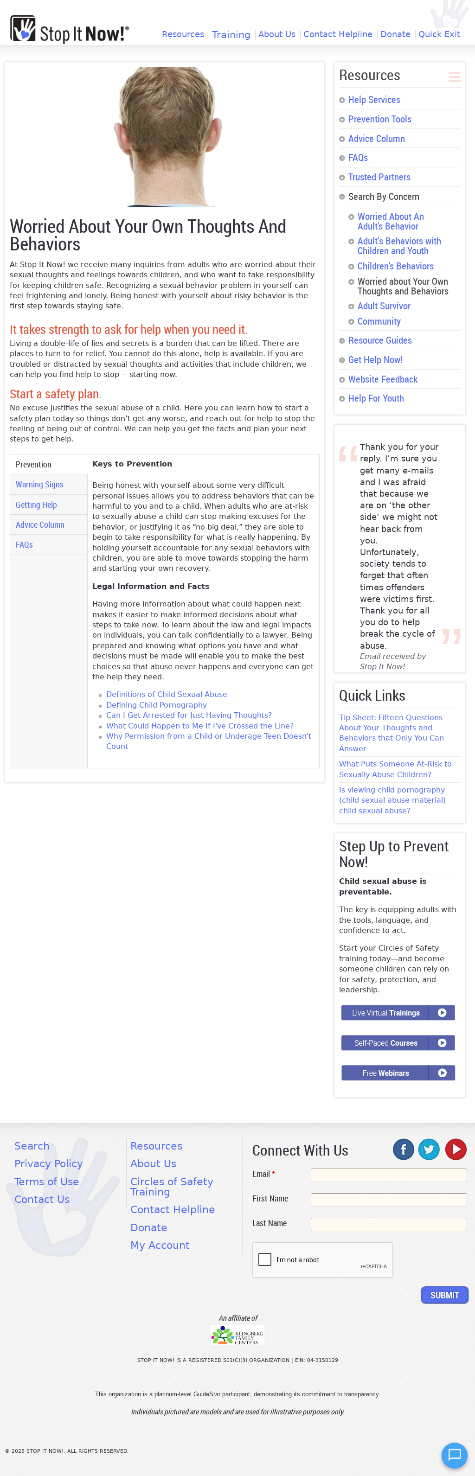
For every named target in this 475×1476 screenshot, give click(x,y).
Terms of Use (46, 1182)
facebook (404, 1149)
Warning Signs (40, 484)
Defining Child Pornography (156, 705)
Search (32, 1146)
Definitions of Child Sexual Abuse (166, 694)
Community (379, 320)
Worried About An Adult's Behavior (391, 221)
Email (263, 1174)
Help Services (374, 99)
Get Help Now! (375, 359)
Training (231, 35)
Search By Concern (383, 196)
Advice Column (40, 524)
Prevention (44, 464)
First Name (270, 1198)
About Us (276, 34)
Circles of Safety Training (171, 1187)
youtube (455, 1149)
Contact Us (42, 1199)
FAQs (24, 544)
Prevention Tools (379, 118)
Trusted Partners (379, 176)
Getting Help (36, 504)
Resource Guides (380, 339)
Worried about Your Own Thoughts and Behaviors (403, 286)
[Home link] (69, 29)
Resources (183, 34)
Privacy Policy (48, 1163)
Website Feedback (382, 378)
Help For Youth (376, 397)
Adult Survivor (384, 305)
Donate (395, 34)
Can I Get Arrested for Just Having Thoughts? (189, 715)
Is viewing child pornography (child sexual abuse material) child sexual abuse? (392, 800)
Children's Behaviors (396, 265)
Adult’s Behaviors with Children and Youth (399, 245)
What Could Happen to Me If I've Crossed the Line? (200, 726)
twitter (429, 1149)
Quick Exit (439, 34)
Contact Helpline (337, 34)
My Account (160, 1245)
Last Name (269, 1223)
